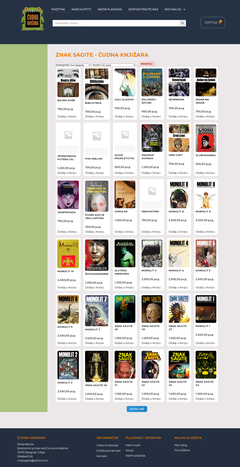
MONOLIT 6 (65, 326)
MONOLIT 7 (92, 329)
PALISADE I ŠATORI (149, 101)
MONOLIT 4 (176, 270)
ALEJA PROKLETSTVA (124, 156)
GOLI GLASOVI (124, 99)
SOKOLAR (121, 211)
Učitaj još (137, 409)
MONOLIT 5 (203, 270)
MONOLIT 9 (203, 211)
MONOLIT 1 (203, 326)
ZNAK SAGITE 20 (96, 385)
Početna (58, 9)
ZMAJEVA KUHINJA (148, 156)
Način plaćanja (110, 9)
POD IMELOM (93, 158)
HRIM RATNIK (150, 211)
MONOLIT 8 (176, 211)
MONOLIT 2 (64, 382)
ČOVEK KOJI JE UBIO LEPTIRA (94, 216)
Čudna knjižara (31, 438)
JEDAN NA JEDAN (202, 101)
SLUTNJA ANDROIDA (122, 272)
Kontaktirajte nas (143, 9)
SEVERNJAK (176, 99)
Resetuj (146, 63)
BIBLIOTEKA (93, 102)
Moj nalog (173, 9)
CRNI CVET (176, 155)
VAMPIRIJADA (66, 212)
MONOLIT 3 (149, 270)
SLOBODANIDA (206, 155)
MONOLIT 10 (65, 271)
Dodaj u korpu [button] (67, 116)
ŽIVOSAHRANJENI (96, 273)
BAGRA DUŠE (66, 100)
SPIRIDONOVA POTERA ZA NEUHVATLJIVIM (68, 159)
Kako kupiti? (81, 9)
